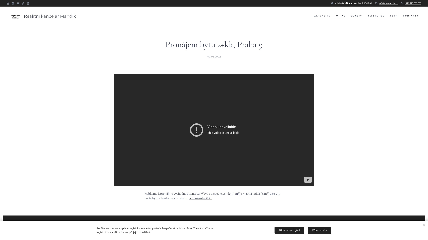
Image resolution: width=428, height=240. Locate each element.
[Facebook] (13, 3)
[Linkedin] (28, 3)
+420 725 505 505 (413, 3)
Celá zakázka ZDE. (200, 198)
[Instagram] (8, 3)
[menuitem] (323, 16)
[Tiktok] (23, 3)
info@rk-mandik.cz (388, 3)
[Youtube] (18, 3)
